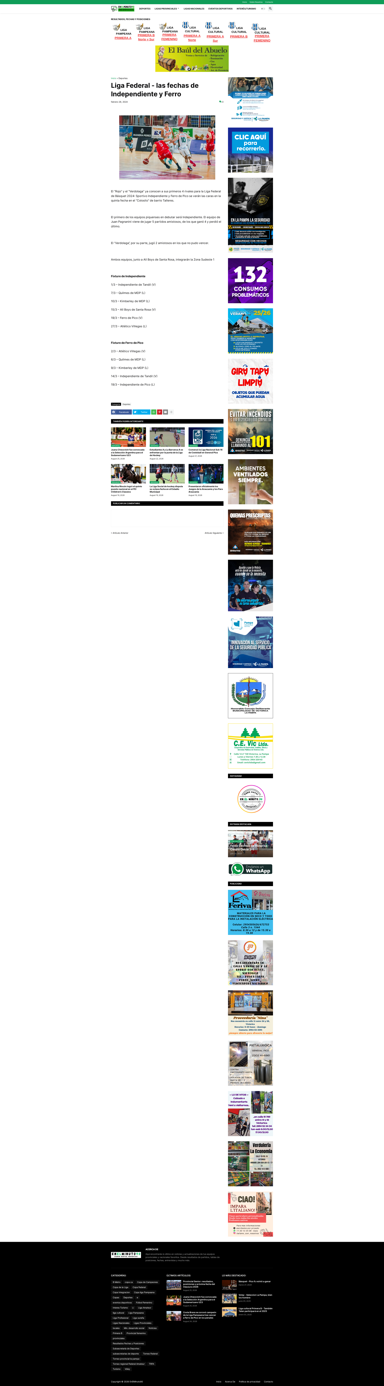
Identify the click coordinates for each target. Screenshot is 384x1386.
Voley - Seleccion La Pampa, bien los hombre (255, 1296)
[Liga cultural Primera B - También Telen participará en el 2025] (229, 1312)
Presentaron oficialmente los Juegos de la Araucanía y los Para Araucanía (206, 489)
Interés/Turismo (246, 8)
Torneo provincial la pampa (126, 1358)
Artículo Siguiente (213, 533)
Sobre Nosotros (256, 2)
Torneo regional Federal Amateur (129, 1364)
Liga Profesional (120, 1318)
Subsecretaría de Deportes (126, 1348)
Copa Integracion (121, 1292)
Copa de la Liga (120, 1287)
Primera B (117, 1333)
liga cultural (118, 1312)
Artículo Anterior (120, 533)
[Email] (165, 412)
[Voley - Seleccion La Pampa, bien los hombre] (229, 1298)
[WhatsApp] (153, 412)
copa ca (129, 1282)
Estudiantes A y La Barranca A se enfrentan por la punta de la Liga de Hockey (166, 452)
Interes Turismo (120, 1307)
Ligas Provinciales (166, 8)
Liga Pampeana (136, 1312)
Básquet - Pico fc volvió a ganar (255, 1281)
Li (133, 1307)
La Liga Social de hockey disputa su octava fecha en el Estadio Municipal (166, 489)
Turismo (116, 1369)
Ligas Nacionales (194, 8)
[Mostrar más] (171, 412)
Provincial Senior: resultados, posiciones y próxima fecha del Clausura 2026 (199, 1284)
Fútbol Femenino (144, 1302)
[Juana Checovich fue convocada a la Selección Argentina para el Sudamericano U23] (173, 1300)
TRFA (151, 1364)
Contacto (269, 2)
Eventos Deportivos (220, 8)
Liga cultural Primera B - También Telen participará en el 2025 (256, 1309)
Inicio (244, 2)
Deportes (144, 8)
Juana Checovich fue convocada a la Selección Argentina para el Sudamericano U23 (127, 452)
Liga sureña (138, 1318)
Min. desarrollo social (134, 1328)
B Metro (116, 1282)
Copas (116, 1297)
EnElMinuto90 (136, 1381)
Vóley (127, 1369)
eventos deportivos (122, 1302)
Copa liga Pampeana (144, 1292)
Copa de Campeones (147, 1282)
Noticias (153, 1328)
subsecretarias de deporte (126, 1353)
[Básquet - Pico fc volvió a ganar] (229, 1285)
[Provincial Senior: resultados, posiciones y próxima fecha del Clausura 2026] (173, 1285)
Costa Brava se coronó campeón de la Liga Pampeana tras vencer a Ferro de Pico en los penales (199, 1315)
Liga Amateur (144, 1307)
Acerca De (230, 1381)
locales (116, 1328)
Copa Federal (139, 1287)
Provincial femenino (136, 1333)
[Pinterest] (159, 412)
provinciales (118, 1338)
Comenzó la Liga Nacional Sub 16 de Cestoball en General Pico (205, 451)
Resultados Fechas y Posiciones (128, 1343)
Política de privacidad (249, 1381)
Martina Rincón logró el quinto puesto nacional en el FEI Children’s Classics (126, 489)
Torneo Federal (150, 1353)
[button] (263, 8)
